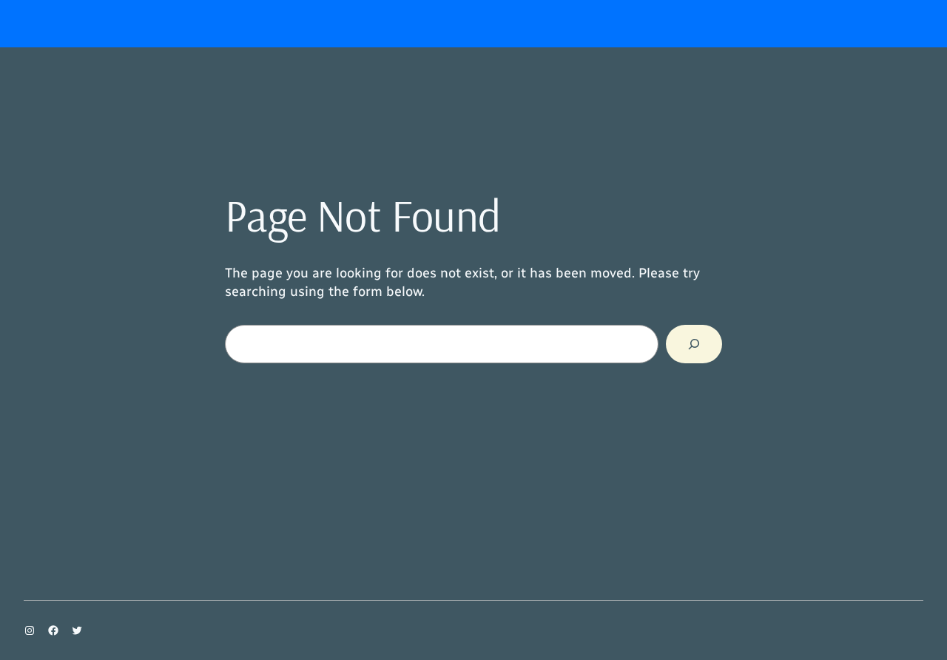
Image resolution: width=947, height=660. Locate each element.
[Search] (694, 344)
